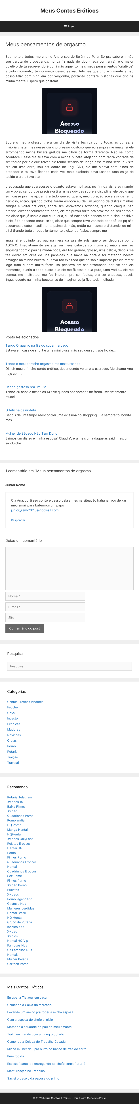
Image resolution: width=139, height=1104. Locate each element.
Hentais (12, 954)
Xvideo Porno (17, 885)
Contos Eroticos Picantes (25, 702)
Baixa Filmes (16, 806)
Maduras (13, 729)
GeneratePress (96, 1098)
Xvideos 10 (15, 802)
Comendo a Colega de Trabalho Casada (36, 1041)
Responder (18, 520)
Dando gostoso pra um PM (25, 387)
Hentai (12, 866)
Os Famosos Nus (19, 950)
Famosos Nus (17, 945)
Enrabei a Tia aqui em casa (27, 997)
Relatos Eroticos (19, 843)
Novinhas (14, 735)
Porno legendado (19, 899)
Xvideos (13, 894)
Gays (11, 713)
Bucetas (13, 890)
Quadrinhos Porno (20, 816)
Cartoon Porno (17, 964)
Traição (12, 757)
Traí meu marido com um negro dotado (35, 1034)
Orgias (12, 740)
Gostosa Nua (16, 903)
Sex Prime (14, 876)
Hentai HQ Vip (17, 941)
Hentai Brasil (16, 913)
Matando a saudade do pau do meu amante (39, 1027)
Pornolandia (16, 820)
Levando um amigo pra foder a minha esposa (40, 1012)
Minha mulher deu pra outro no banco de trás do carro (46, 1049)
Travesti (13, 762)
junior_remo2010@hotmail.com (35, 510)
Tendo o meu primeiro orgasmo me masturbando (43, 364)
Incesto (12, 718)
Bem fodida (15, 1056)
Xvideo (12, 811)
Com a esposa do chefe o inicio (30, 1019)
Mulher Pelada (17, 959)
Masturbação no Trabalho (26, 1071)
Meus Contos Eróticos (69, 10)
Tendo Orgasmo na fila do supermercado (36, 345)
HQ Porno (14, 825)
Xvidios (12, 936)
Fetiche (12, 707)
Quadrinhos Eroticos (22, 871)
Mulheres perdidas (20, 908)
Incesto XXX (16, 927)
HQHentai (14, 834)
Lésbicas (13, 724)
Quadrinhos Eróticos (22, 862)
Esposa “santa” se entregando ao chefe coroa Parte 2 (46, 1064)
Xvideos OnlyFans (20, 839)
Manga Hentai (17, 829)
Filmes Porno (16, 857)
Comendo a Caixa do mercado (29, 1005)
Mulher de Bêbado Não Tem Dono (31, 433)
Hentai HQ (14, 848)
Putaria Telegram (19, 797)
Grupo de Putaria (19, 922)
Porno (11, 746)
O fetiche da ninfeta (20, 410)
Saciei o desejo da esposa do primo (33, 1078)
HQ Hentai (14, 917)
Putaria (12, 751)
